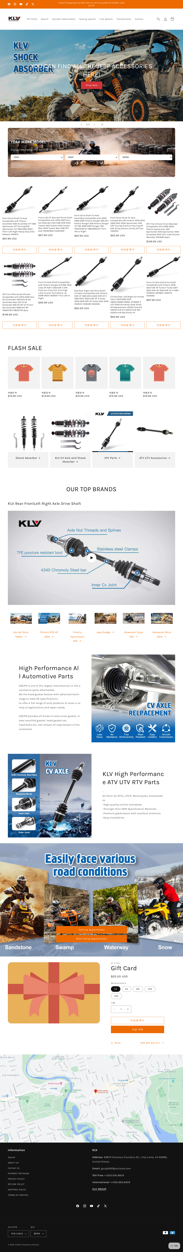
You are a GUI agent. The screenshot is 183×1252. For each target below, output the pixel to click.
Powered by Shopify (30, 1245)
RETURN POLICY (16, 1184)
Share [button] (118, 1043)
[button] (158, 19)
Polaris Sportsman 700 (77, 636)
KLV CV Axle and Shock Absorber (70, 459)
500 (116, 996)
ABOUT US (13, 1162)
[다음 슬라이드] (94, 124)
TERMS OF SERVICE (18, 1195)
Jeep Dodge (103, 632)
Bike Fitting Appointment (91, 938)
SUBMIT (21, 165)
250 (150, 989)
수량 (113, 1003)
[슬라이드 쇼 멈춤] (102, 124)
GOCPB (18, 1245)
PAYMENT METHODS (18, 1173)
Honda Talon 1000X (21, 634)
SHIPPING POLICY (17, 1189)
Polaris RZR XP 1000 (49, 634)
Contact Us (14, 1168)
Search (11, 1157)
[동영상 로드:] (91, 558)
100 (138, 989)
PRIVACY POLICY (16, 1179)
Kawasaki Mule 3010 (162, 634)
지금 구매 (137, 1029)
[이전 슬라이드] (81, 124)
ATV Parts (111, 458)
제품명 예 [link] (12, 392)
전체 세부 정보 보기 (150, 1043)
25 (115, 989)
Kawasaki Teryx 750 (133, 634)
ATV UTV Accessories (153, 458)
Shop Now (91, 85)
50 (126, 989)
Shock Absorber (26, 458)
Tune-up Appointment (91, 929)
